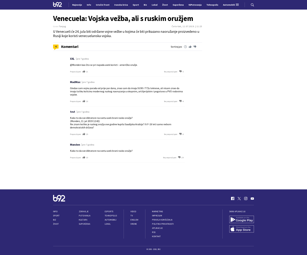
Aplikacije (157, 228)
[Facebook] (232, 198)
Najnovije (77, 4)
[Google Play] (241, 220)
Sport (56, 215)
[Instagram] (245, 198)
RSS (154, 232)
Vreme (133, 224)
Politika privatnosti (163, 224)
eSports (109, 211)
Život (56, 224)
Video (133, 211)
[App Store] (241, 229)
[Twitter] (239, 198)
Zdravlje (84, 211)
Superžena (84, 224)
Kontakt (156, 236)
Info (55, 211)
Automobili (110, 219)
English (134, 219)
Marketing (157, 211)
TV (131, 215)
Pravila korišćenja (162, 219)
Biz (54, 219)
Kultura (83, 219)
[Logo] (57, 5)
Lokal (108, 224)
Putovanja (84, 215)
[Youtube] (252, 198)
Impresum (157, 215)
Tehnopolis (111, 215)
